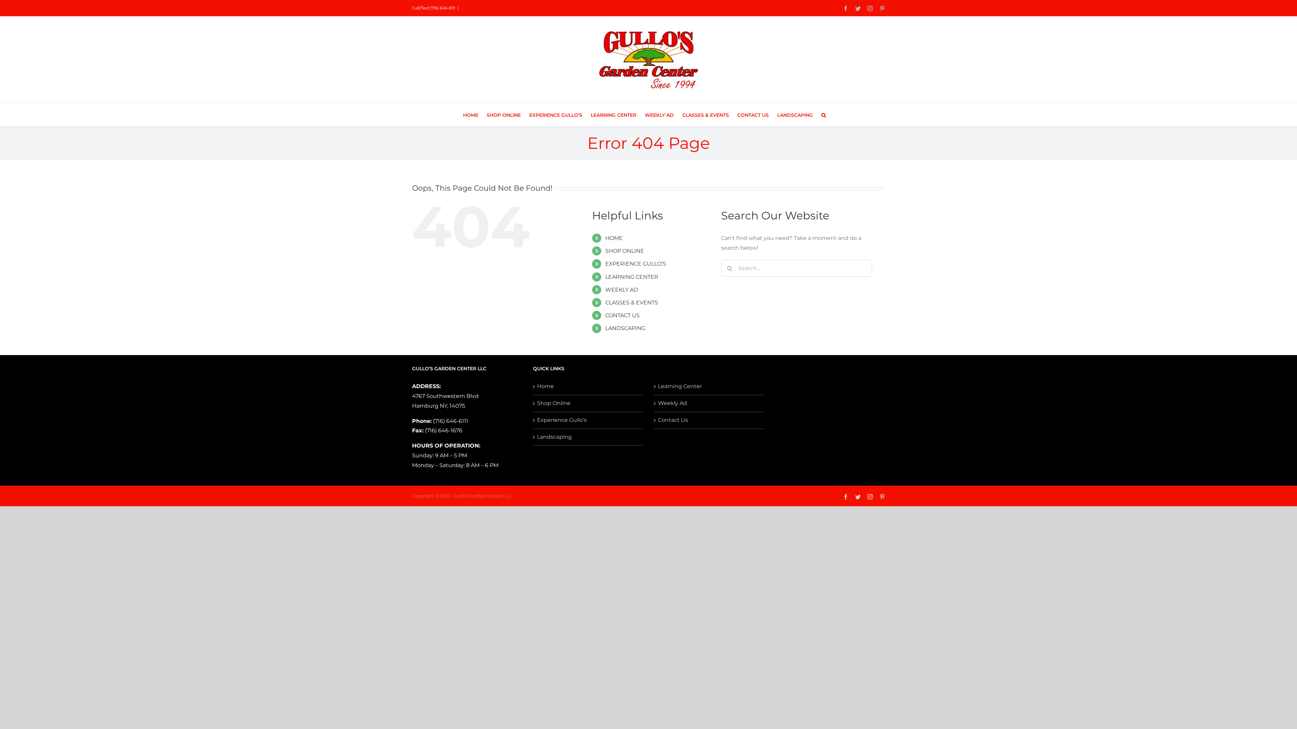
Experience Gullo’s (562, 420)
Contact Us (673, 420)
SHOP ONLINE (624, 251)
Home (545, 386)
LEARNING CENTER (631, 277)
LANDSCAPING (625, 328)
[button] (823, 114)
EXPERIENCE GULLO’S (635, 264)
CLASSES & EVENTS (631, 302)
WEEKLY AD (621, 290)
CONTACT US (622, 315)
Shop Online (553, 403)
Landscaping (554, 437)
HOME (614, 238)
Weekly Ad (672, 403)
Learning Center (680, 386)
